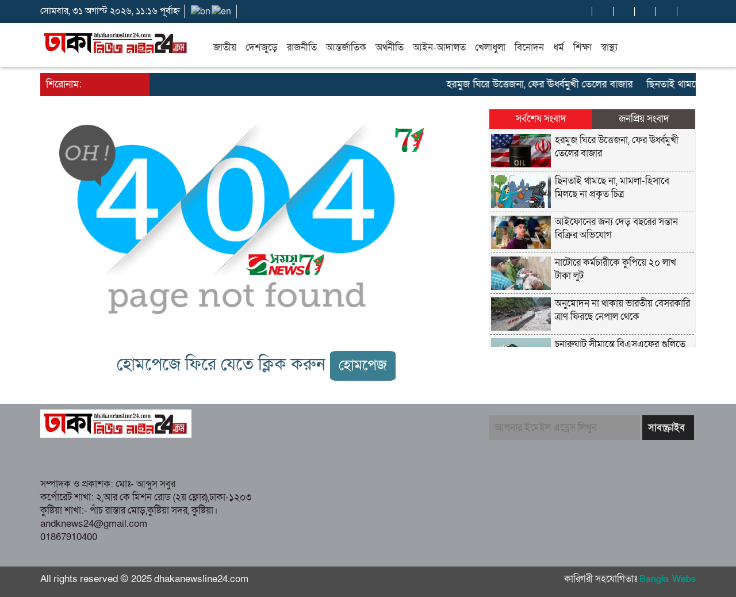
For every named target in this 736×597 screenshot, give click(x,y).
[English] (222, 11)
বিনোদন (529, 47)
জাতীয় (224, 47)
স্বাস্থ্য (609, 47)
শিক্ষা (582, 47)
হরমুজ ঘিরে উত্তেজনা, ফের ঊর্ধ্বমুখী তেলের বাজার (533, 84)
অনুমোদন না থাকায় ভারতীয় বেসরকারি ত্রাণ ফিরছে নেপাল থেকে (622, 310)
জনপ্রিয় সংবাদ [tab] (644, 118)
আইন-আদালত (439, 47)
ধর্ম (558, 47)
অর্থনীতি (389, 47)
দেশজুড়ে (262, 47)
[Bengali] (201, 11)
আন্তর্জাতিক (346, 47)
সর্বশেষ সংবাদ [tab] (541, 118)
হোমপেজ (363, 365)
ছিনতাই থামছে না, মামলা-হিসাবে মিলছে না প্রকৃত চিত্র (612, 187)
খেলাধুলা (490, 47)
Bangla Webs (667, 579)
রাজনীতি (302, 47)
